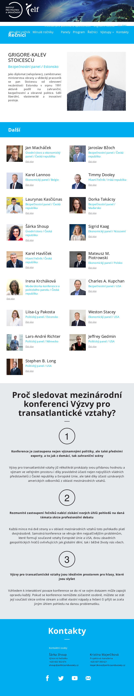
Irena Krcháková (40, 281)
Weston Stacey (102, 311)
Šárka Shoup (37, 226)
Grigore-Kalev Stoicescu (27, 57)
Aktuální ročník (19, 32)
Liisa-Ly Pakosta (40, 311)
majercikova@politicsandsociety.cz (107, 665)
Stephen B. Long (40, 360)
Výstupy (106, 32)
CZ (119, 25)
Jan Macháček (38, 147)
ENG (124, 25)
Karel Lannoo (37, 174)
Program (79, 32)
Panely (65, 32)
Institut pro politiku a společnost (67, 25)
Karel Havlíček (38, 253)
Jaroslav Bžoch (101, 147)
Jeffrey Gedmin (102, 336)
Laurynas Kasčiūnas (43, 199)
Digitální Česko (104, 25)
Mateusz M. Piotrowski (99, 255)
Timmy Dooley (101, 174)
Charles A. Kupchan (106, 281)
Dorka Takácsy (101, 199)
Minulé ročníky (43, 32)
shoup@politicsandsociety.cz (64, 665)
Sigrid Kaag (98, 226)
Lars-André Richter (43, 336)
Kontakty (122, 32)
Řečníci (93, 32)
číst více (29, 161)
